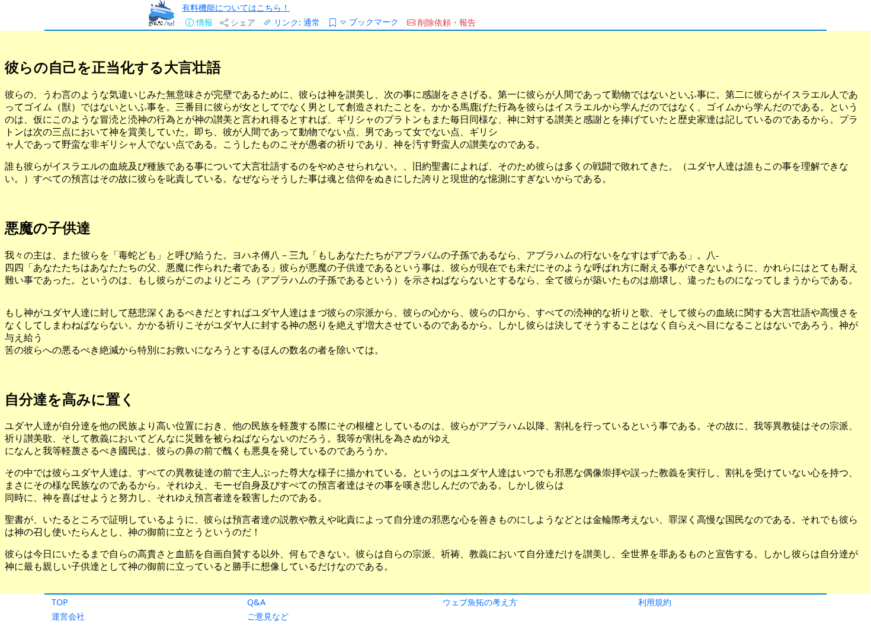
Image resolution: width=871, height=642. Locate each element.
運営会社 (68, 616)
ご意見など (268, 616)
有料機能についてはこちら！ (236, 7)
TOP (60, 602)
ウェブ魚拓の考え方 (480, 602)
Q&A (256, 602)
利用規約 (654, 602)
